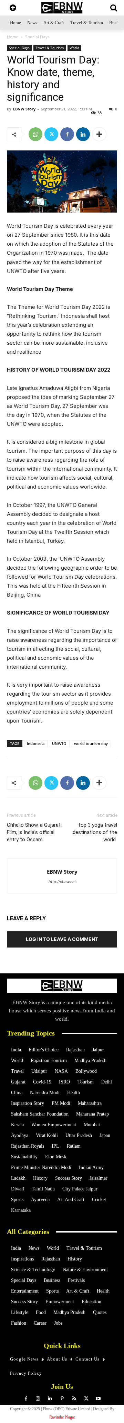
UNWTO (59, 743)
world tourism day (91, 743)
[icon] (13, 8)
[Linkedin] (83, 134)
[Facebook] (67, 134)
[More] (99, 134)
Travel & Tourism (49, 47)
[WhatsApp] (35, 134)
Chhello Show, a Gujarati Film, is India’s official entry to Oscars (34, 832)
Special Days (37, 37)
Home (13, 37)
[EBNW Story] (62, 7)
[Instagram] (38, 1399)
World (74, 47)
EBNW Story (24, 108)
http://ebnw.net (62, 881)
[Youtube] (98, 1399)
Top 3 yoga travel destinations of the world (95, 832)
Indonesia (35, 743)
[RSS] (74, 1399)
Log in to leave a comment (62, 939)
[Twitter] (51, 134)
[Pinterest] (62, 1399)
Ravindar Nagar (62, 1417)
